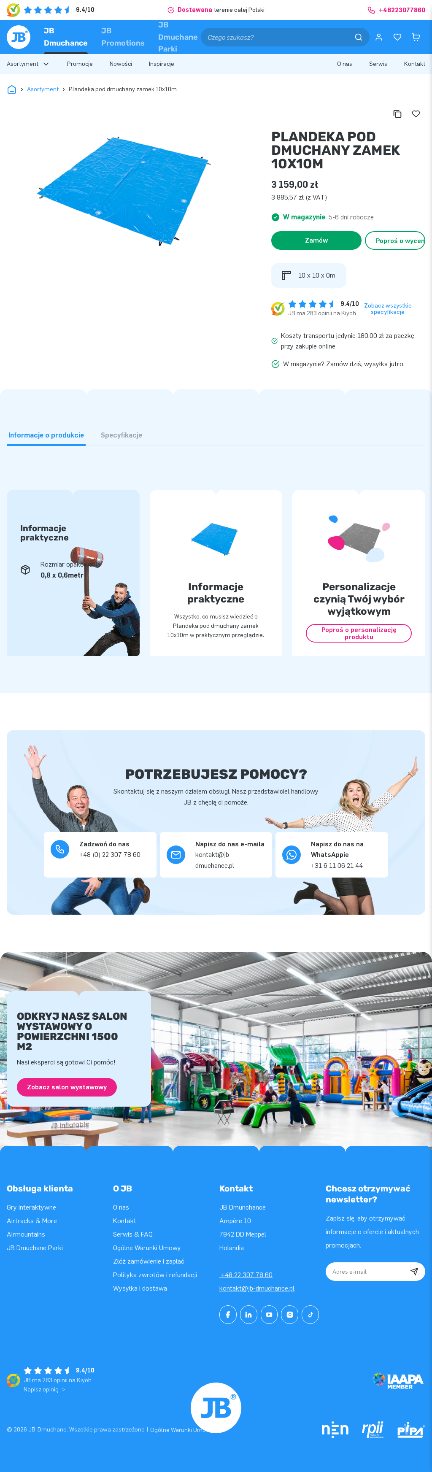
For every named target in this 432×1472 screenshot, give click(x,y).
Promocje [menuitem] (80, 64)
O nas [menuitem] (344, 64)
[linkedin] (248, 1314)
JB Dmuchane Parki (178, 37)
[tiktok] (310, 1314)
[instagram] (289, 1314)
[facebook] (228, 1314)
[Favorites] (397, 37)
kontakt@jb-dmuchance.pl (256, 1288)
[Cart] (416, 37)
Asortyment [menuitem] (22, 64)
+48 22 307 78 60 (246, 1275)
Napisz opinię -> (44, 1389)
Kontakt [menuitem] (414, 64)
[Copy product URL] (397, 114)
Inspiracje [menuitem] (161, 64)
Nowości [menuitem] (121, 64)
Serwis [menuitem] (378, 64)
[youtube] (269, 1314)
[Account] (379, 37)
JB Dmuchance (66, 37)
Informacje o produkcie (46, 435)
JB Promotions (123, 37)
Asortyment (43, 89)
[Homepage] (18, 37)
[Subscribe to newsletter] (414, 1271)
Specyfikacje (121, 435)
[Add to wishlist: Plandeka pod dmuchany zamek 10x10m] (416, 114)
